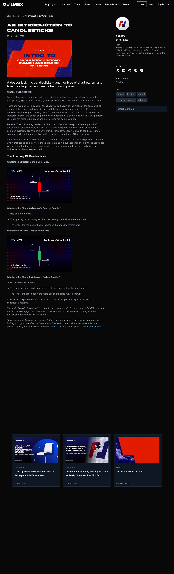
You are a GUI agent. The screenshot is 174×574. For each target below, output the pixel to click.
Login (141, 4)
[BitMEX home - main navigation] (13, 4)
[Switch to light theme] (151, 4)
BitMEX (119, 82)
